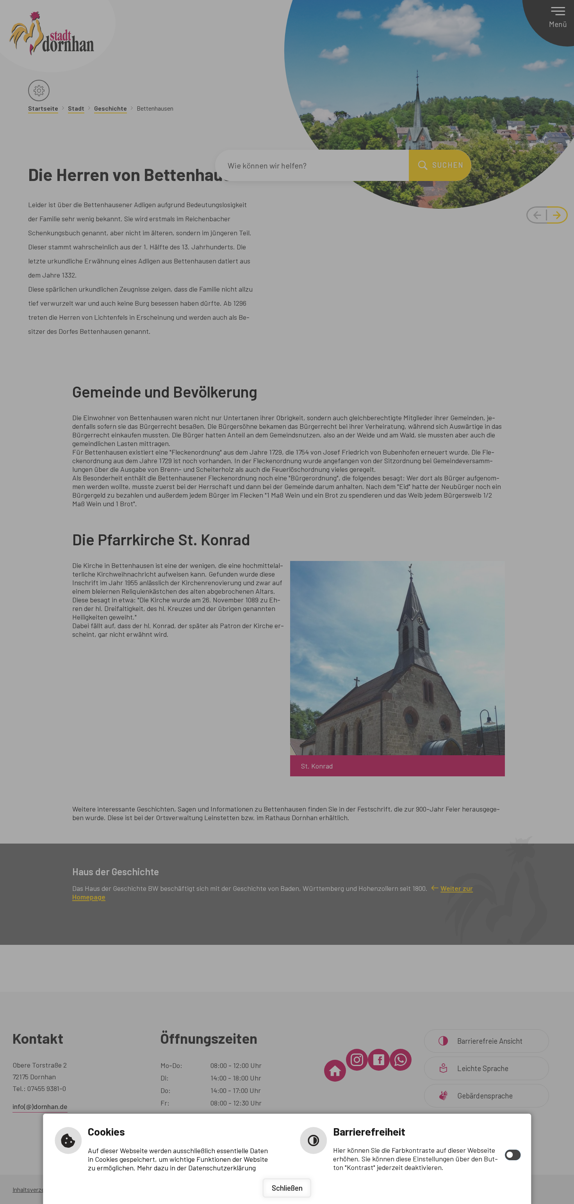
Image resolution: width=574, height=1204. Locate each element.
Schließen (287, 1187)
